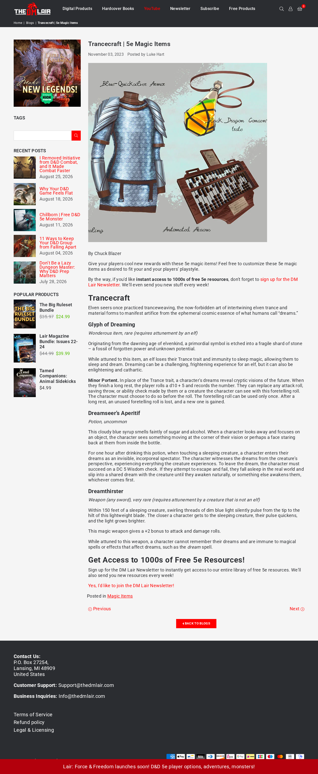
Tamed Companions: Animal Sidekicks (58, 376)
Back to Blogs (197, 623)
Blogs (30, 23)
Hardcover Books (118, 8)
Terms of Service (33, 715)
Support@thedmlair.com (86, 685)
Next (295, 608)
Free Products (242, 8)
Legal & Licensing (34, 730)
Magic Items (120, 596)
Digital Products (77, 8)
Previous (101, 608)
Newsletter (180, 8)
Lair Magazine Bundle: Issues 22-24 (59, 341)
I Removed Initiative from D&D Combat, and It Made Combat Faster (60, 164)
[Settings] (290, 8)
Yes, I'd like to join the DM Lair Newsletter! (131, 585)
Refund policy (29, 722)
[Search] (281, 8)
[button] (299, 8)
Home (18, 23)
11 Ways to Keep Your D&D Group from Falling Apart (58, 242)
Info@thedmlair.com (82, 696)
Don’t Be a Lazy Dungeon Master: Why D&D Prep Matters (57, 269)
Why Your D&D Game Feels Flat (56, 191)
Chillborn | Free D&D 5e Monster (60, 216)
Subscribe (209, 8)
